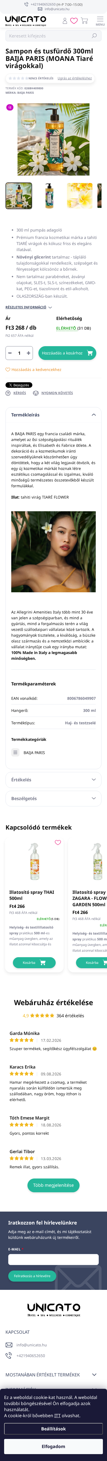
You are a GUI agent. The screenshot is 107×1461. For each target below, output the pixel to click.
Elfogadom (53, 1446)
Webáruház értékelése (53, 1002)
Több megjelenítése (53, 1185)
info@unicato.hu (31, 1344)
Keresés (94, 35)
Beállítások (53, 1429)
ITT (57, 1415)
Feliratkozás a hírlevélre (32, 1276)
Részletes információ (25, 307)
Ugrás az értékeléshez (75, 78)
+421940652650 (30, 1355)
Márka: (19, 93)
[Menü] (100, 21)
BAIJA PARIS (34, 752)
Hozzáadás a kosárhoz (62, 353)
